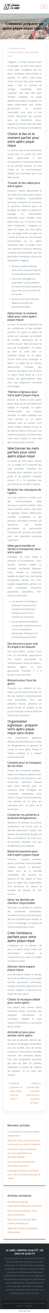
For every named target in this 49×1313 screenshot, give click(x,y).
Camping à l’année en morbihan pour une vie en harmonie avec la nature (23, 1174)
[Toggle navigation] (44, 7)
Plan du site (24, 1311)
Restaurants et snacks (17, 48)
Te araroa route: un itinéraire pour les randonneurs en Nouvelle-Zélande (21, 1153)
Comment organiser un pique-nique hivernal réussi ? (16, 1091)
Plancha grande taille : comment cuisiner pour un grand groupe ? (32, 1093)
